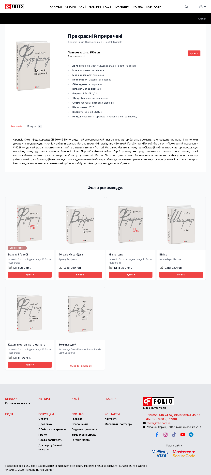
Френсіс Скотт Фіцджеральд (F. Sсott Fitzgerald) (95, 42)
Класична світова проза (122, 116)
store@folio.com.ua (158, 423)
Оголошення (80, 424)
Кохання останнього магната (26, 344)
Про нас (138, 6)
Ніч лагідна (116, 254)
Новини (95, 6)
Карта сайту (174, 445)
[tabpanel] (105, 148)
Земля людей (67, 344)
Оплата (43, 418)
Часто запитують (50, 440)
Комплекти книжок (18, 403)
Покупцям (121, 6)
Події (107, 6)
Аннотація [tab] (16, 126)
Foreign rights (81, 440)
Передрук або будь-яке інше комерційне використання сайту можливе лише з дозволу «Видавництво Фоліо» (76, 465)
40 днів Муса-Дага (71, 254)
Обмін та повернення (52, 429)
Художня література (93, 116)
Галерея (77, 418)
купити (30, 274)
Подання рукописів (84, 429)
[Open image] (34, 67)
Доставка (45, 424)
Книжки (56, 6)
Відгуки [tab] (34, 126)
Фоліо (202, 18)
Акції (82, 6)
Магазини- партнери (118, 424)
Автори (70, 6)
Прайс (42, 434)
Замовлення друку (84, 434)
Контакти (153, 6)
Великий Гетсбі (18, 254)
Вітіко (163, 254)
